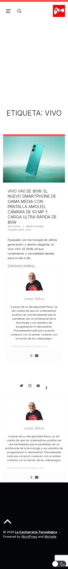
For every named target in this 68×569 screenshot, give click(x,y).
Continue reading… (22, 265)
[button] (59, 564)
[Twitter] (31, 356)
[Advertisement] (34, 56)
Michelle (50, 536)
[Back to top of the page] (7, 524)
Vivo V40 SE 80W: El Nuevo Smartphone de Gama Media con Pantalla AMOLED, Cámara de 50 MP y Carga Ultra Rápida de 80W (32, 207)
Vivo (28, 229)
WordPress (29, 536)
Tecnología (16, 229)
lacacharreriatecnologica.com (30, 346)
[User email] (36, 356)
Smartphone (34, 226)
